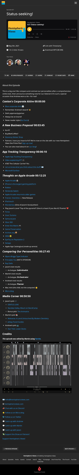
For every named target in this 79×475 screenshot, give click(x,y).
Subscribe (40, 461)
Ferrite (38, 339)
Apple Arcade (10, 180)
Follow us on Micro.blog (14, 412)
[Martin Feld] (18, 63)
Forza (7, 212)
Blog (39, 459)
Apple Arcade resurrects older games (20, 194)
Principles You (10, 260)
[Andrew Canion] (10, 63)
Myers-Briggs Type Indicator (16, 256)
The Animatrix (23, 311)
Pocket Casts (62, 75)
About (4, 459)
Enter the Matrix (11, 225)
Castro (40, 75)
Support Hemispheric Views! (13, 438)
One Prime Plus (56, 459)
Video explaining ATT (13, 160)
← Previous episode (10, 449)
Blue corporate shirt (13, 106)
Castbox (30, 75)
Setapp (8, 243)
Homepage (46, 459)
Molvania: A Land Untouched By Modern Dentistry (28, 318)
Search (35, 459)
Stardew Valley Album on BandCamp (23, 308)
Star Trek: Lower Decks (17, 329)
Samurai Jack (10, 218)
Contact (28, 459)
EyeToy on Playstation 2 (14, 239)
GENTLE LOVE (13, 304)
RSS (8, 75)
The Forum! (66, 459)
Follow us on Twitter (13, 417)
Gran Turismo (10, 215)
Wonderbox (10, 205)
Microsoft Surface (12, 170)
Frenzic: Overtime (12, 198)
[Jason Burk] (26, 63)
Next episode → (70, 449)
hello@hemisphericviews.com (17, 399)
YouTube (73, 459)
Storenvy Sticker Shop (14, 137)
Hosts (17, 459)
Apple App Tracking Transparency (18, 156)
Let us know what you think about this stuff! (23, 167)
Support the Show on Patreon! (17, 434)
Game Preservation (13, 229)
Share (72, 75)
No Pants (24, 120)
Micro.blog (9, 291)
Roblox (8, 187)
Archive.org (10, 232)
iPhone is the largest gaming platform (20, 184)
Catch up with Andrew (14, 421)
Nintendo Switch (12, 191)
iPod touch (9, 201)
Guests (22, 459)
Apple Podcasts (18, 75)
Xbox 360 (9, 222)
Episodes (10, 459)
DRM (7, 236)
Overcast (50, 75)
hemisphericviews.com (14, 404)
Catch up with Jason (13, 430)
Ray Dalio (9, 263)
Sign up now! (27, 143)
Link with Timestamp (53, 46)
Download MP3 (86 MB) (53, 50)
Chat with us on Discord (14, 408)
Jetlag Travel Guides (16, 322)
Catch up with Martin (13, 425)
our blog (32, 146)
